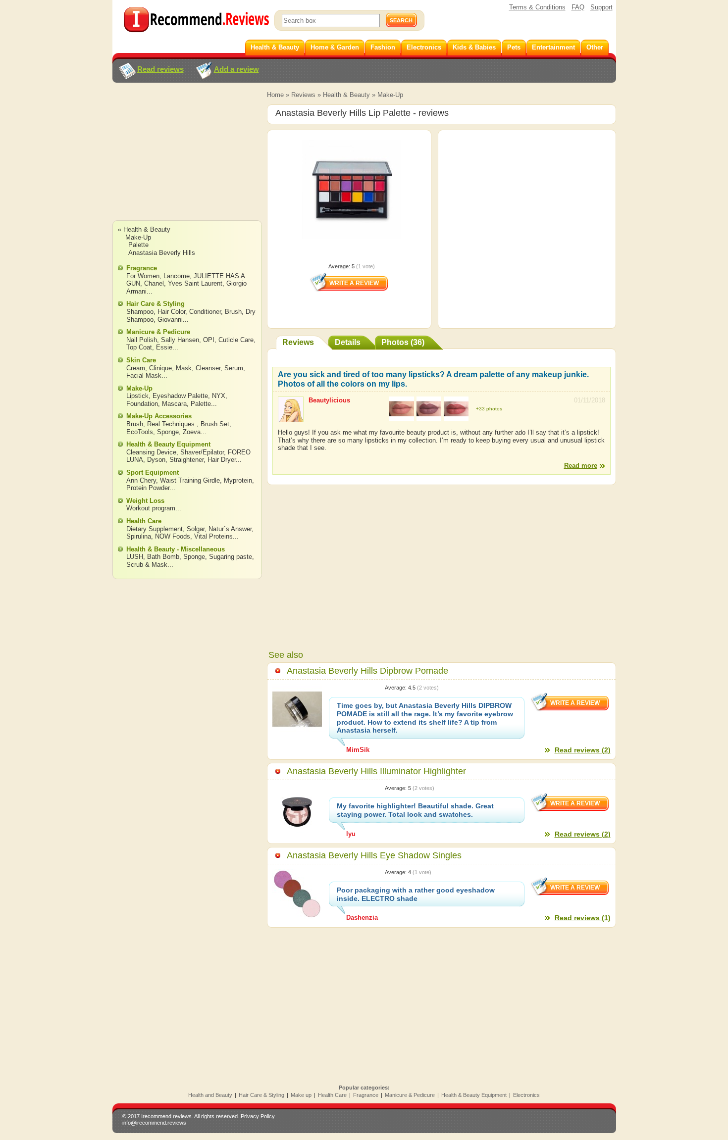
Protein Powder (147, 488)
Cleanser (208, 368)
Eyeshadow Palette (180, 395)
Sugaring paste (230, 556)
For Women (142, 276)
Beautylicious (329, 400)
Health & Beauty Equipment (168, 444)
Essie (164, 347)
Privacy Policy (258, 1116)
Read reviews (160, 69)
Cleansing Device (151, 452)
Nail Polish (141, 340)
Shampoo (140, 311)
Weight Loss (145, 500)
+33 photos (489, 408)
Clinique (160, 368)
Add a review (236, 69)
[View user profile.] (290, 417)
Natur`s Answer (230, 529)
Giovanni (170, 319)
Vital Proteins (213, 536)
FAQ (578, 7)
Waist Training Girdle (190, 480)
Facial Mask (143, 375)
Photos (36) (402, 342)
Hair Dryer (222, 459)
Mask (184, 368)
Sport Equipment (152, 472)
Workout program (150, 508)
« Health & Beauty (144, 229)
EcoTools (139, 432)
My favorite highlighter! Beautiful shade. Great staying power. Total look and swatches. (415, 810)
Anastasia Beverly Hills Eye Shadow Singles (374, 855)
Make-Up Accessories (159, 416)
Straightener (186, 459)
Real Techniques (172, 424)
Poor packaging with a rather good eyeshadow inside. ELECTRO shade (416, 894)
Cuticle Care (236, 340)
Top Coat (139, 347)
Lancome (176, 276)
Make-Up (390, 95)
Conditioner (205, 311)
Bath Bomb (163, 556)
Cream (135, 368)
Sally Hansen (180, 340)
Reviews (303, 95)
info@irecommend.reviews (154, 1123)
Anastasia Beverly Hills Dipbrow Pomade (367, 671)
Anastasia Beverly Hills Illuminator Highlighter (376, 771)
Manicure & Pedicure (158, 332)
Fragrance (141, 268)
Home (275, 95)
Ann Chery (141, 480)
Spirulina (138, 536)
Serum (233, 368)
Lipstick (137, 395)
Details (348, 342)
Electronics (526, 1095)
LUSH (134, 556)
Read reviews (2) (583, 750)
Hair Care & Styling (155, 303)
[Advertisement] (186, 161)
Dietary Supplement (154, 529)
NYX (218, 395)
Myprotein (238, 480)
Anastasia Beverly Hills (161, 252)
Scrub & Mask (146, 564)
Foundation (142, 403)
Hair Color (171, 311)
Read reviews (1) (583, 918)
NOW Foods (172, 536)
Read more (580, 465)
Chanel (154, 283)
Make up (301, 1095)
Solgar (196, 529)
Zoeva (192, 432)
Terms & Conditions (537, 7)
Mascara (174, 403)
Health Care (143, 521)
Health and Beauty (210, 1095)
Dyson (156, 459)
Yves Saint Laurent (195, 283)
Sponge (168, 432)
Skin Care (141, 360)
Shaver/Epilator (202, 452)
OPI (208, 340)
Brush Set (215, 424)
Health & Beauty (346, 95)
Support (601, 7)
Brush (233, 311)
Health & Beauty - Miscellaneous (175, 549)
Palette (138, 244)
